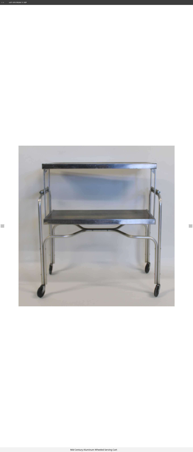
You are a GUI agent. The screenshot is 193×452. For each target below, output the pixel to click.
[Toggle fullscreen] (180, 2)
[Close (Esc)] (190, 2)
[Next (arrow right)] (189, 226)
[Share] (185, 2)
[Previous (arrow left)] (4, 226)
